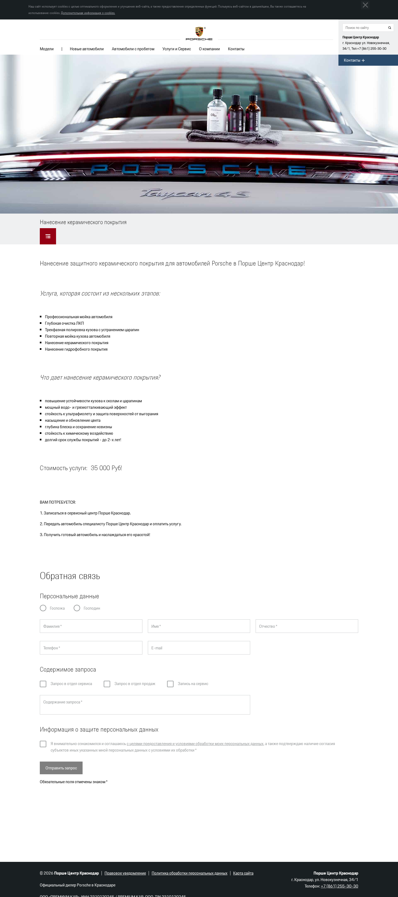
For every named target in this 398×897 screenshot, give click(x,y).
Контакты (236, 48)
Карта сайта (243, 873)
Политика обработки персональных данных (189, 873)
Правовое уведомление (125, 873)
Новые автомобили (87, 48)
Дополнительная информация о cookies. (88, 12)
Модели (47, 48)
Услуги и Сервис (176, 48)
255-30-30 (371, 48)
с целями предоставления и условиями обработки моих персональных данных (195, 743)
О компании (209, 48)
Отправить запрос (61, 768)
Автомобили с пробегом (133, 48)
